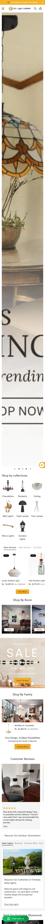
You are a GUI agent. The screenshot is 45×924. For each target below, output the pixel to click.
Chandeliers (8, 496)
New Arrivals (10, 547)
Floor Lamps (37, 516)
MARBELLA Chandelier (24, 725)
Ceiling (37, 496)
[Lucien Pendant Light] (14, 565)
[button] (40, 8)
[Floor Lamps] (37, 506)
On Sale (37, 547)
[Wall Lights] (8, 506)
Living (9, 630)
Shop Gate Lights (11, 904)
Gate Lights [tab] (7, 843)
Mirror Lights (8, 536)
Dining (39, 630)
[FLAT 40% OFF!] (22, 663)
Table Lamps (22, 516)
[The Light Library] (20, 8)
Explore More (22, 747)
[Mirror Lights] (8, 526)
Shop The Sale (23, 680)
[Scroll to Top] (40, 911)
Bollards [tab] (18, 843)
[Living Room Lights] (16, 619)
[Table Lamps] (22, 506)
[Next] (30, 468)
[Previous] (14, 468)
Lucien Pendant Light (11, 580)
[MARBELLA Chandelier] (8, 729)
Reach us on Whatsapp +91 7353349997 (22, 2)
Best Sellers (24, 547)
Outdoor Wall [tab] (30, 843)
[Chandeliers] (8, 486)
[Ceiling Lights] (37, 486)
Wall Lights (8, 516)
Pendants (22, 496)
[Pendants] (22, 486)
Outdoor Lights (22, 537)
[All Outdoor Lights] (22, 526)
